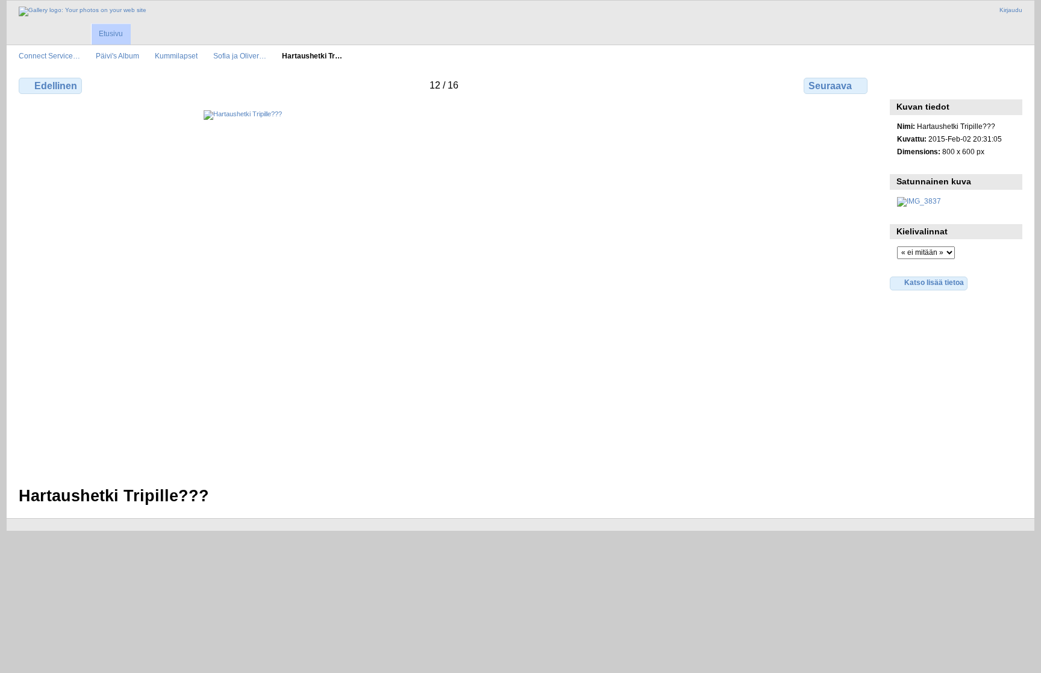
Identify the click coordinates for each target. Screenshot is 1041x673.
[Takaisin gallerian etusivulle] (82, 11)
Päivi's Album (117, 56)
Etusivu (111, 34)
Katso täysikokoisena (903, 84)
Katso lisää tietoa (934, 282)
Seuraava (830, 86)
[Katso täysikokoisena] (444, 291)
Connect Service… (49, 56)
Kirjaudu (1010, 10)
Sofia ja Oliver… (239, 56)
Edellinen (55, 86)
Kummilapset (176, 56)
